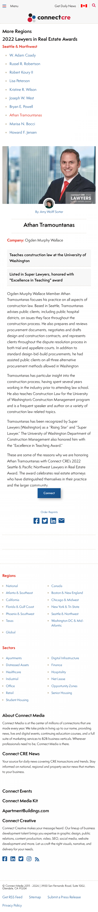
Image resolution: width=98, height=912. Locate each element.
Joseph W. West (22, 98)
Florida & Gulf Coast (20, 607)
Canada (56, 586)
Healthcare (13, 672)
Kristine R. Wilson (23, 89)
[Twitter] (21, 859)
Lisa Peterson (20, 80)
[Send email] (61, 521)
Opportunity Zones (64, 686)
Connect (49, 493)
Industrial (12, 679)
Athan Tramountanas (26, 115)
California (12, 600)
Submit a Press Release (64, 897)
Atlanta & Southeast (19, 593)
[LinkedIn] (13, 859)
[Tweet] (45, 521)
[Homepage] (49, 18)
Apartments (14, 658)
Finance (56, 665)
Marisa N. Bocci (22, 123)
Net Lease (58, 679)
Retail (10, 693)
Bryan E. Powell (21, 106)
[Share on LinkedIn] (53, 521)
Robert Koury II (21, 72)
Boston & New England (67, 593)
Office (10, 686)
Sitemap (35, 897)
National (12, 586)
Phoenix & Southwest (20, 614)
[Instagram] (29, 859)
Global (10, 632)
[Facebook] (5, 859)
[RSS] (37, 859)
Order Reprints (49, 512)
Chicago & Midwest (65, 600)
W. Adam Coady (23, 55)
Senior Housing (61, 693)
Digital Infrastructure (65, 658)
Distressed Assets (17, 665)
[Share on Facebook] (36, 521)
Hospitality (58, 672)
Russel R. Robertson (25, 63)
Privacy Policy (12, 906)
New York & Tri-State (65, 607)
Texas (9, 620)
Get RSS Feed (12, 897)
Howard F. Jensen (23, 132)
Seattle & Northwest (64, 614)
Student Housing (17, 700)
